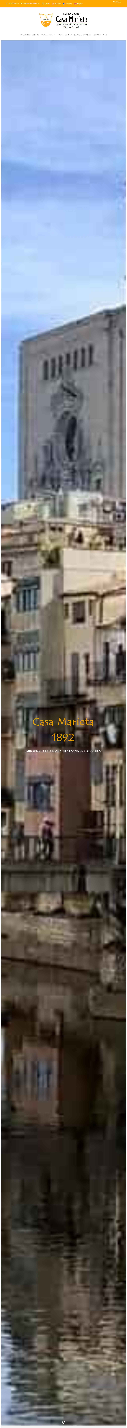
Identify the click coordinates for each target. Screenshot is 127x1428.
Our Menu (63, 35)
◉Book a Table (82, 35)
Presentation (28, 35)
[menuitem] (46, 3)
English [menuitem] (79, 3)
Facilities (46, 35)
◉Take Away (100, 35)
